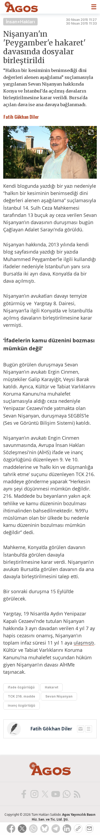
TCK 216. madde (21, 696)
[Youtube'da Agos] (55, 793)
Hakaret (51, 687)
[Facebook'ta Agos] (23, 793)
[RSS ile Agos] (76, 793)
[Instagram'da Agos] (34, 793)
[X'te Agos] (44, 793)
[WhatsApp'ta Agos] (66, 793)
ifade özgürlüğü (21, 687)
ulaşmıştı (84, 642)
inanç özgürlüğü (21, 705)
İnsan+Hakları (20, 21)
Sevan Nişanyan (59, 696)
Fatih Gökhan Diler (51, 729)
